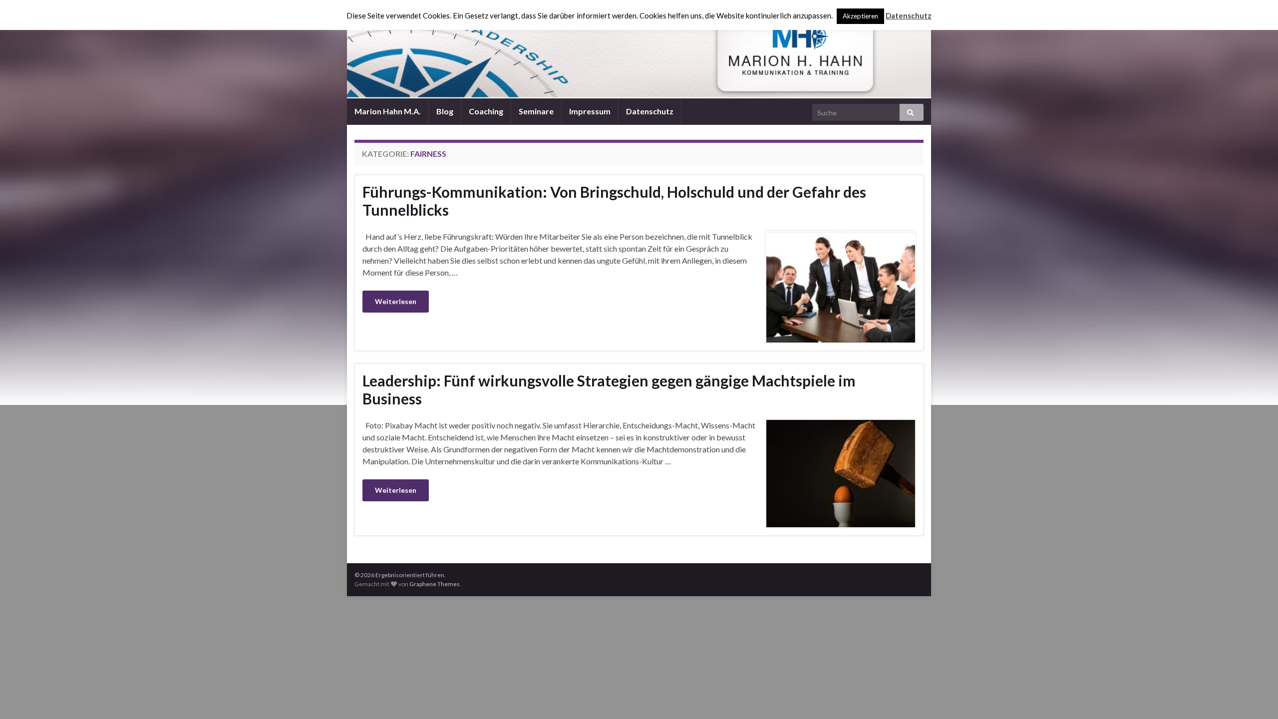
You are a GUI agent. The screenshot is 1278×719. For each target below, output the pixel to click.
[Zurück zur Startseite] (639, 49)
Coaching (486, 111)
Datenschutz (649, 111)
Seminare (536, 111)
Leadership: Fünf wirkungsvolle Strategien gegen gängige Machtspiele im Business (609, 389)
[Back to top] (1255, 696)
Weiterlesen (395, 301)
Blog (444, 111)
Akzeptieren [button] (860, 16)
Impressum (590, 111)
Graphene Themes (434, 584)
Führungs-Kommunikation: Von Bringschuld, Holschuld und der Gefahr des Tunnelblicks (614, 201)
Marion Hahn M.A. (387, 111)
